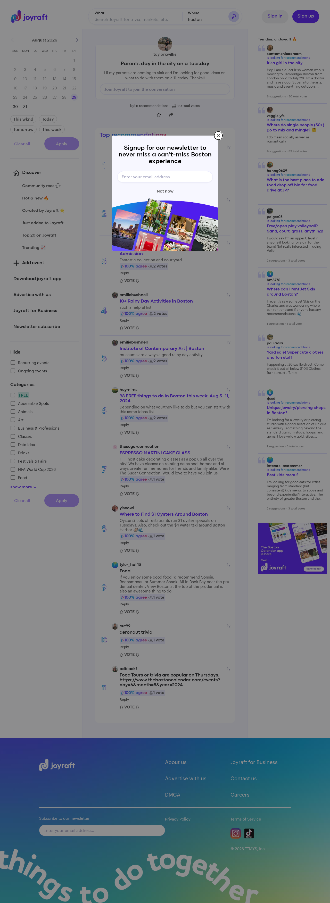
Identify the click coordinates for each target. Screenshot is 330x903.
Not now (165, 190)
